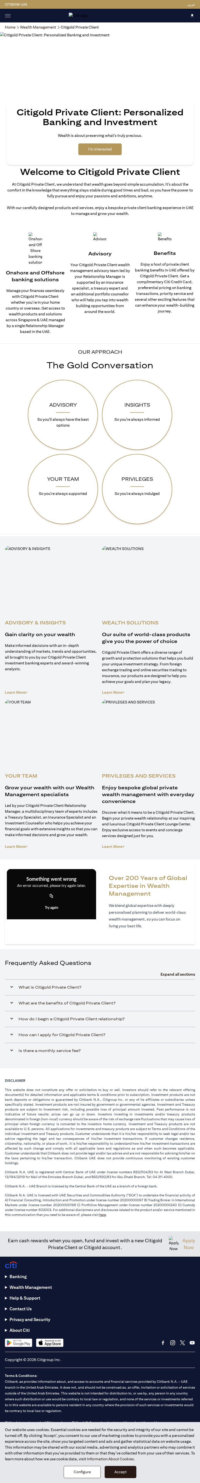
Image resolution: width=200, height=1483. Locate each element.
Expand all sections (177, 974)
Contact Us (21, 1308)
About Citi (20, 1330)
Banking (18, 1276)
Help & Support (25, 1298)
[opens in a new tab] (18, 1343)
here (102, 1215)
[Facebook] (163, 1343)
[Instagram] (173, 1343)
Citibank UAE (16, 4)
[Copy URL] (51, 896)
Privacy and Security (30, 1319)
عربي (191, 4)
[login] (192, 15)
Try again (51, 908)
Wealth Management (31, 1287)
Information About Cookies (110, 1459)
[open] (8, 16)
